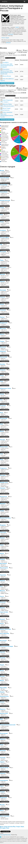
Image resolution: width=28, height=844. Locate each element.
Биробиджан (3, 563)
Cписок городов (5, 37)
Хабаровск (3, 351)
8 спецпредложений (4, 314)
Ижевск (2, 304)
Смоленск (2, 488)
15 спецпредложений (4, 257)
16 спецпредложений (4, 250)
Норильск (2, 709)
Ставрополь (3, 468)
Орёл (1, 719)
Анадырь (2, 559)
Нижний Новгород (5, 200)
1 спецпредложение (4, 458)
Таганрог (2, 791)
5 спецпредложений (4, 302)
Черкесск (2, 580)
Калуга (2, 623)
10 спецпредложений (4, 327)
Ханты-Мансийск (4, 633)
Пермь (2, 260)
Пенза (1, 412)
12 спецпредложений (4, 213)
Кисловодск (3, 640)
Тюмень (2, 341)
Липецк (2, 394)
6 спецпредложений (4, 368)
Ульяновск (3, 310)
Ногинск (2, 702)
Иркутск (2, 334)
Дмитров (2, 590)
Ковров (2, 665)
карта (7, 170)
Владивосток (3, 322)
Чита (1, 586)
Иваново (2, 538)
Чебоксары (3, 532)
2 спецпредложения (4, 445)
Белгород (2, 475)
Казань (2, 221)
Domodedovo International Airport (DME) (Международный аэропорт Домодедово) (6, 65)
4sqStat (4, 1)
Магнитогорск (4, 446)
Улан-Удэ (2, 439)
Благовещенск (4, 567)
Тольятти (2, 297)
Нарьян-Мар (3, 687)
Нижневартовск (4, 696)
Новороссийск (4, 713)
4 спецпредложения (4, 287)
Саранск (2, 762)
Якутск (2, 810)
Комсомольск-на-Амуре (6, 646)
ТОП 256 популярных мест (7, 83)
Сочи (1, 454)
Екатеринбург (4, 184)
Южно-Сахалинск (4, 816)
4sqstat (17, 27)
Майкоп (2, 680)
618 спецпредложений (10, 57)
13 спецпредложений (4, 220)
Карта (25, 50)
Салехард (2, 757)
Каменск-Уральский (5, 629)
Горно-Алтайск (4, 612)
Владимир (3, 525)
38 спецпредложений (4, 190)
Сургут (2, 786)
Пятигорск (3, 750)
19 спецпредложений (4, 206)
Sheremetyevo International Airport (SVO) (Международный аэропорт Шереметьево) (6, 71)
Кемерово (3, 370)
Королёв (2, 652)
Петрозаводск (4, 733)
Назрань (2, 692)
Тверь (1, 459)
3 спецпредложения (4, 374)
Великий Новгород (5, 518)
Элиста (2, 596)
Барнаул (2, 317)
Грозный (2, 619)
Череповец (3, 575)
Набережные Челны (5, 388)
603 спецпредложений (10, 95)
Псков (1, 744)
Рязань (2, 375)
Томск (1, 381)
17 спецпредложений (4, 272)
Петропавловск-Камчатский (7, 724)
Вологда (2, 804)
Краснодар (3, 290)
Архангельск (3, 496)
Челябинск (3, 230)
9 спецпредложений (4, 265)
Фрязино (2, 607)
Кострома (2, 657)
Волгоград (3, 251)
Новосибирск (3, 192)
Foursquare (10, 34)
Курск (1, 424)
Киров (2, 545)
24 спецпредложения (4, 236)
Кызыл (2, 670)
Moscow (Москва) (7, 76)
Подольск (2, 739)
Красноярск (3, 267)
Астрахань (3, 405)
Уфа (1, 244)
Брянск (2, 431)
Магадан (2, 676)
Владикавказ (3, 797)
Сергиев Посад (4, 767)
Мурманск (2, 503)
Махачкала (3, 347)
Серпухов (2, 773)
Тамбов (2, 510)
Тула (1, 399)
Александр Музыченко (5, 834)
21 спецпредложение (4, 227)
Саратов (2, 281)
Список (19, 50)
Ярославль (3, 328)
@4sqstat (8, 42)
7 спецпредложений (4, 332)
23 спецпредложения (4, 197)
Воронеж (2, 274)
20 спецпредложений (4, 295)
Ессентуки (3, 602)
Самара (2, 207)
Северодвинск (4, 780)
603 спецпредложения (5, 183)
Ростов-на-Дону (4, 237)
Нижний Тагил (4, 482)
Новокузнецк (3, 357)
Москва (3, 48)
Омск (1, 214)
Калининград (3, 418)
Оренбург (2, 364)
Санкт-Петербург (8, 85)
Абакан (2, 553)
